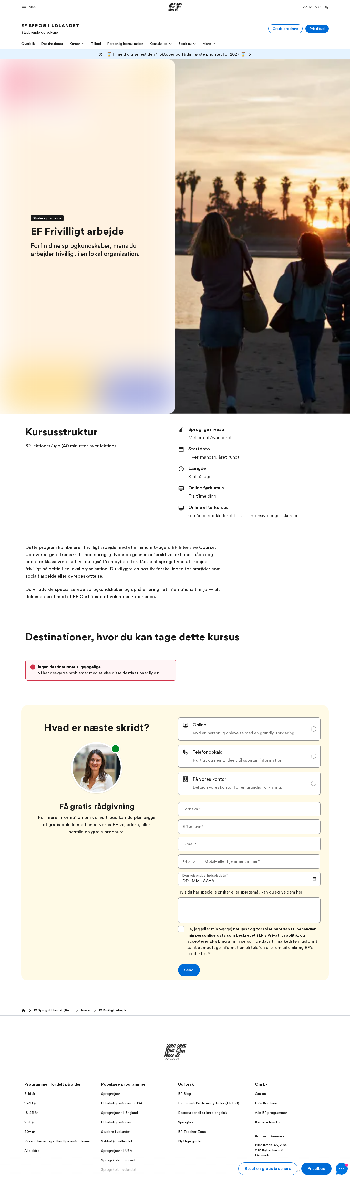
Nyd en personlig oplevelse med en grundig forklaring (243, 733)
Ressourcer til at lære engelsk (202, 1113)
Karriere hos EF (267, 1122)
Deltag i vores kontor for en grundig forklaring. (237, 787)
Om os (260, 1094)
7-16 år (29, 1094)
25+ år (29, 1122)
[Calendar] (314, 879)
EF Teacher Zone (192, 1132)
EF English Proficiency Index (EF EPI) (208, 1103)
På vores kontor (210, 779)
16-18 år (30, 1103)
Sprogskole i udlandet (118, 1169)
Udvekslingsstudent (117, 1122)
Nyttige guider (190, 1141)
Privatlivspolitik (282, 935)
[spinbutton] (185, 881)
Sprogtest (186, 1122)
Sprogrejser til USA (116, 1150)
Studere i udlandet (116, 1132)
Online (199, 724)
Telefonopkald (208, 752)
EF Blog (184, 1094)
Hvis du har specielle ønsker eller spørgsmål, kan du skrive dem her (240, 892)
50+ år (29, 1132)
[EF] (175, 7)
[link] (50, 29)
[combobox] (189, 861)
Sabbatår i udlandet (116, 1141)
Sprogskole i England (118, 1160)
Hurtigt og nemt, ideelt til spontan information (237, 760)
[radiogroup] (249, 756)
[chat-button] (342, 1169)
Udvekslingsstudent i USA (121, 1103)
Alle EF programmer (271, 1113)
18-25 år (31, 1113)
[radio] (249, 729)
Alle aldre (31, 1150)
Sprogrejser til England (119, 1113)
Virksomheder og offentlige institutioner (57, 1141)
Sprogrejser (110, 1094)
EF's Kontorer (266, 1103)
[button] (30, 7)
